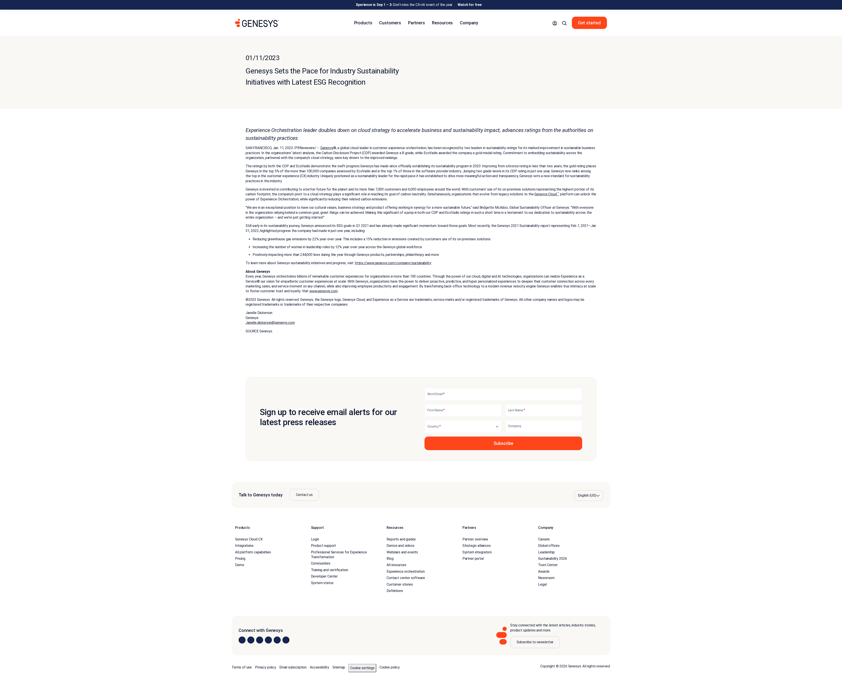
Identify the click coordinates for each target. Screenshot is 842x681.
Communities (320, 563)
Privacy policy (265, 667)
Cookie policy (390, 667)
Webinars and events (402, 552)
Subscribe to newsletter (535, 642)
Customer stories (400, 584)
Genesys (326, 148)
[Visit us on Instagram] (250, 640)
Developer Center (324, 576)
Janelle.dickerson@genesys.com (270, 323)
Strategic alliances (476, 546)
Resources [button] (442, 22)
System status (322, 583)
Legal (542, 584)
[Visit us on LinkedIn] (242, 640)
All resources (396, 565)
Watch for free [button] (470, 5)
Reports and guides (401, 539)
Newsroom (546, 578)
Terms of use (242, 667)
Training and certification (329, 570)
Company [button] (469, 22)
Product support (323, 546)
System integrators (477, 552)
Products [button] (363, 22)
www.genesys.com (323, 291)
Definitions (395, 591)
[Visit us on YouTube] (277, 640)
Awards (543, 571)
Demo (239, 565)
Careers (544, 539)
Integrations (244, 546)
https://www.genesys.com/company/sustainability (393, 263)
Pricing (240, 558)
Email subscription (293, 667)
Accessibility (319, 667)
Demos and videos (400, 546)
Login (315, 539)
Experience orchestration (406, 571)
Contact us (304, 495)
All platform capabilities (253, 552)
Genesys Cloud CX (248, 539)
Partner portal (473, 558)
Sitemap (338, 667)
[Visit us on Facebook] (268, 640)
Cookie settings (362, 668)
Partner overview (475, 539)
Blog (390, 558)
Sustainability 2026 (552, 558)
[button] (555, 23)
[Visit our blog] (285, 640)
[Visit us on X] (259, 640)
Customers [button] (390, 22)
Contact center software (406, 578)
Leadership (546, 552)
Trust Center (547, 565)
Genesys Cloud (546, 194)
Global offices (549, 546)
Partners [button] (416, 22)
